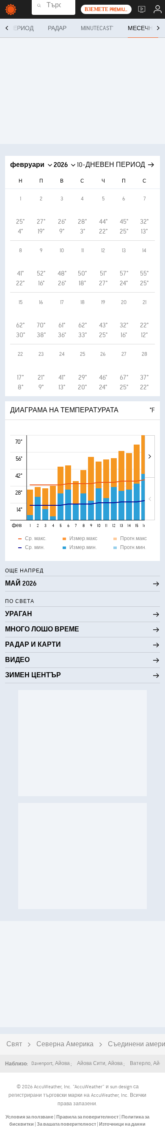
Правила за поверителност (87, 1117)
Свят (14, 1044)
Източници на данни (122, 1124)
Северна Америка (65, 1044)
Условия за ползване (30, 1117)
